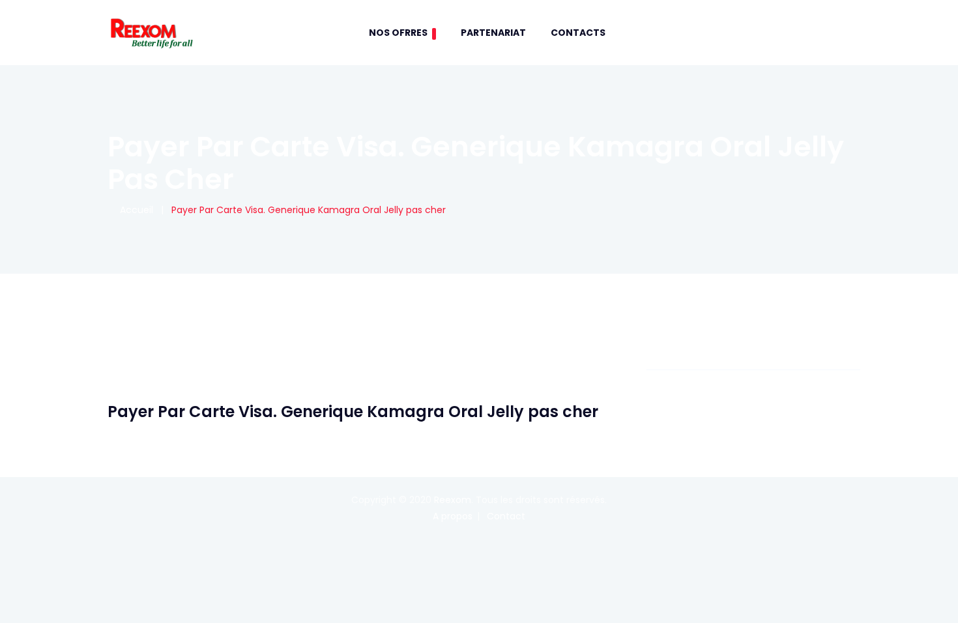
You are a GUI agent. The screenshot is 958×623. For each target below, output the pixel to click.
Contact (506, 516)
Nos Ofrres (398, 32)
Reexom (452, 499)
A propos (452, 516)
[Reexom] (151, 32)
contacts (578, 32)
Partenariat (493, 32)
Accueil (134, 209)
